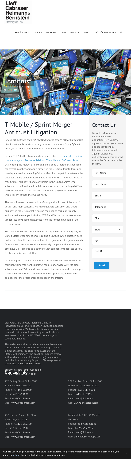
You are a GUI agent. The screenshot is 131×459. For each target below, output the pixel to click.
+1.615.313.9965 (82, 394)
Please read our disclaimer (26, 363)
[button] (121, 32)
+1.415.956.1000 (22, 389)
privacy (8, 369)
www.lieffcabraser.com (23, 402)
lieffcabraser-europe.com (87, 436)
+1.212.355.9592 (19, 428)
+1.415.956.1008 (19, 394)
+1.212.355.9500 (22, 423)
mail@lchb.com (21, 398)
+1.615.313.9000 (85, 389)
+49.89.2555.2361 (86, 423)
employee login (32, 369)
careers (18, 369)
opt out (15, 455)
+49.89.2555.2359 (83, 427)
